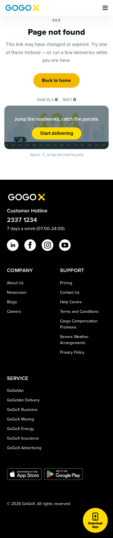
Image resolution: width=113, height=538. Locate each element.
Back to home (56, 80)
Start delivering (56, 133)
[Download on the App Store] (24, 474)
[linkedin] (13, 245)
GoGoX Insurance (23, 438)
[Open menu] (105, 7)
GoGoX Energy (20, 428)
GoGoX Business (22, 409)
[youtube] (65, 245)
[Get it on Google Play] (63, 474)
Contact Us (70, 292)
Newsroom (16, 292)
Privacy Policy (72, 352)
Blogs (12, 302)
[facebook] (30, 245)
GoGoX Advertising (24, 448)
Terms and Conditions (79, 311)
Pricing (66, 283)
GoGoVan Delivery (23, 400)
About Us (15, 283)
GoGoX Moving (20, 419)
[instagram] (47, 245)
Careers (14, 311)
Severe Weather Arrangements (74, 340)
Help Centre (71, 302)
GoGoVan (15, 390)
